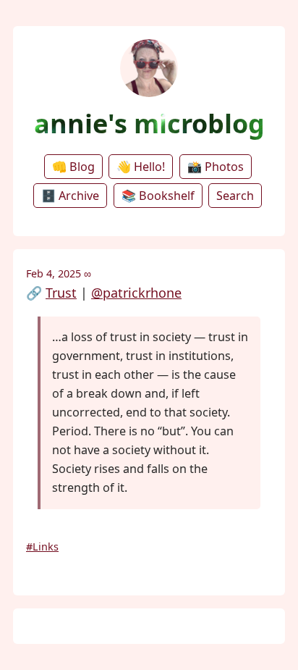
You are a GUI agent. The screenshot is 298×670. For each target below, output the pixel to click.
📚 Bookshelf (158, 196)
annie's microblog (149, 123)
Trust (61, 292)
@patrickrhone (136, 292)
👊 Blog (73, 167)
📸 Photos (215, 167)
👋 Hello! (140, 167)
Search (235, 196)
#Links (42, 546)
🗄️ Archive (70, 196)
